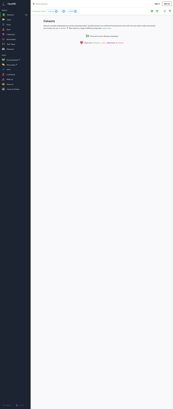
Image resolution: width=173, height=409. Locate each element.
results (121, 43)
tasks (103, 43)
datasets (96, 43)
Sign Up (167, 4)
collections (110, 43)
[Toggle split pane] (157, 11)
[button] (52, 11)
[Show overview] (152, 11)
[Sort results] (164, 11)
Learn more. (106, 28)
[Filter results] (170, 11)
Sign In (157, 4)
